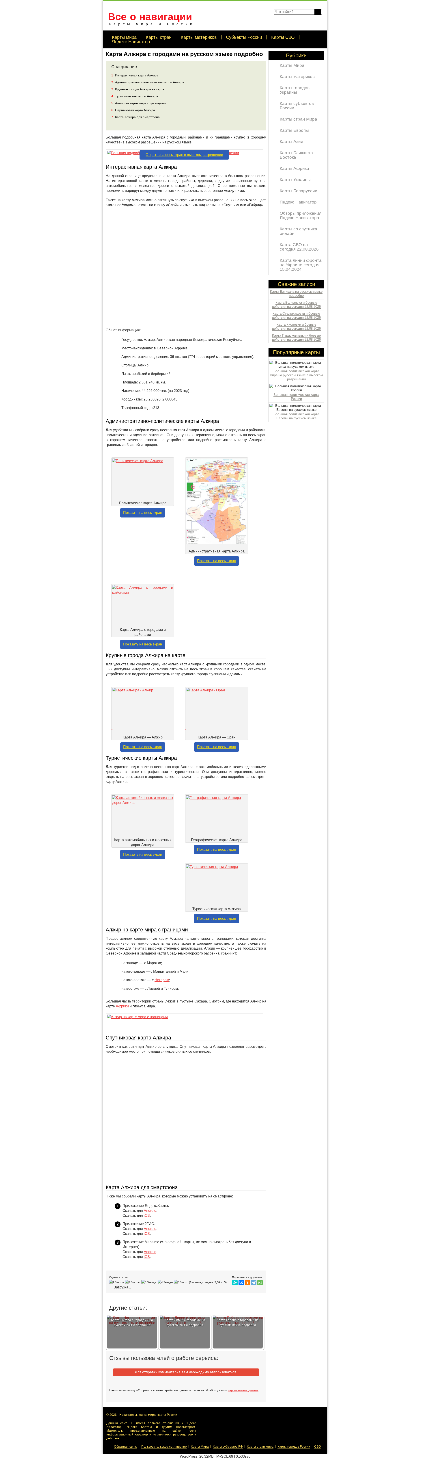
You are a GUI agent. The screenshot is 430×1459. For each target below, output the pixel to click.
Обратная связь (125, 1446)
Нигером (162, 980)
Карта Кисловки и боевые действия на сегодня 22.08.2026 (296, 326)
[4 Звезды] (166, 1282)
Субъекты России (244, 37)
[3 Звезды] (149, 1282)
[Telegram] (253, 1282)
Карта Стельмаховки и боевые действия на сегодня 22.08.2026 (296, 315)
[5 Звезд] (181, 1282)
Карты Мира (292, 65)
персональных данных (243, 1390)
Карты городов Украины (295, 90)
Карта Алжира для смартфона (135, 117)
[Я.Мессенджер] (235, 1282)
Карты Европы (294, 130)
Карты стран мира (260, 1446)
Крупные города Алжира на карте (137, 89)
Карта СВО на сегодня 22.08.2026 (299, 246)
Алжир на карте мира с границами (138, 103)
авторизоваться (223, 1372)
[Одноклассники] (247, 1282)
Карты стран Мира (298, 119)
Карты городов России (293, 1446)
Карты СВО (283, 37)
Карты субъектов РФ (228, 1446)
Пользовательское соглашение (164, 1446)
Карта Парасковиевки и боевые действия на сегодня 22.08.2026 (296, 337)
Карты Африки (294, 168)
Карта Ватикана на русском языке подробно (296, 293)
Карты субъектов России (297, 105)
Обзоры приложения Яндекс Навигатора (300, 215)
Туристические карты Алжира (134, 96)
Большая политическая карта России (296, 396)
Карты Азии (291, 141)
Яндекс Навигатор (131, 41)
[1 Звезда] (117, 1282)
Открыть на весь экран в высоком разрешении (184, 155)
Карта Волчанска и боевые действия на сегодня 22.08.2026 (296, 304)
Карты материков (199, 37)
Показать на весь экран (142, 513)
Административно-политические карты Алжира (147, 82)
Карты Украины (295, 179)
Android (150, 1210)
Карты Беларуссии (298, 190)
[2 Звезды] (133, 1282)
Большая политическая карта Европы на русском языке (296, 416)
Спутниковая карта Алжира (133, 110)
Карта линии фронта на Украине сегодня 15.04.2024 (301, 265)
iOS (147, 1215)
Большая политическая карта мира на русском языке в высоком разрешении (296, 375)
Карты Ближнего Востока (296, 155)
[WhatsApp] (260, 1282)
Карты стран (159, 37)
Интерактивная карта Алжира (134, 75)
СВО (317, 1446)
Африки (122, 1006)
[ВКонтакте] (241, 1282)
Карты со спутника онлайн (298, 231)
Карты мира (124, 37)
